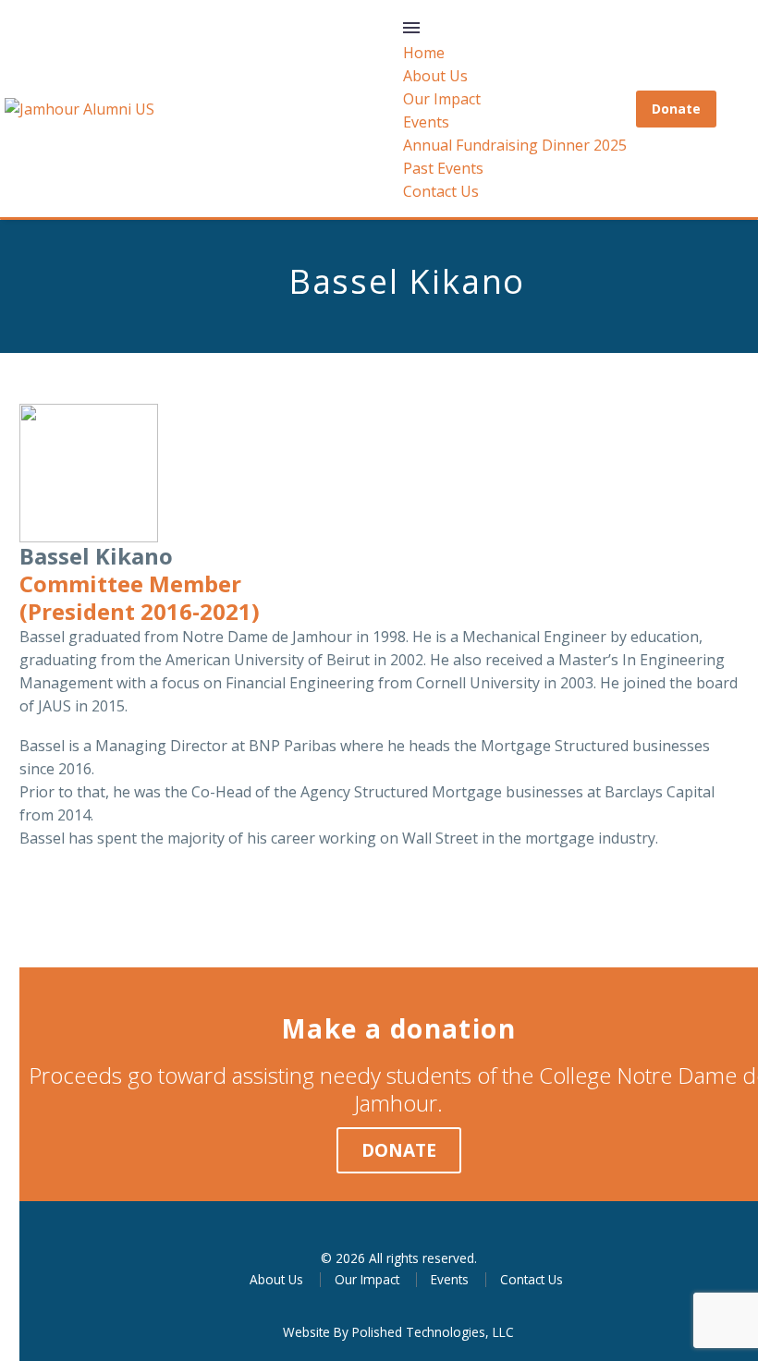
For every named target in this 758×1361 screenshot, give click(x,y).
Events (426, 122)
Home (424, 53)
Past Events (443, 168)
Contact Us (441, 191)
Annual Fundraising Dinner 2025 (515, 145)
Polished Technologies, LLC (433, 1332)
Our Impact (442, 99)
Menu (411, 28)
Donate (676, 108)
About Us (435, 76)
